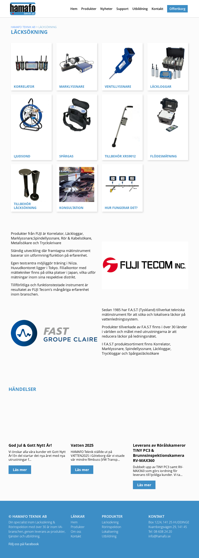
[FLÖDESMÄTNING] (167, 114)
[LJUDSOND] (31, 114)
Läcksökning (110, 522)
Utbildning (140, 9)
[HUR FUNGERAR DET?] (122, 184)
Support (122, 9)
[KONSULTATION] (76, 184)
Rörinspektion (111, 527)
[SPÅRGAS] (76, 114)
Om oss (76, 531)
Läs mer (20, 469)
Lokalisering (110, 531)
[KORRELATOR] (31, 63)
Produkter (88, 9)
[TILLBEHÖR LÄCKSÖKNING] (31, 184)
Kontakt (157, 9)
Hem (73, 9)
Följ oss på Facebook (24, 544)
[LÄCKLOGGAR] (167, 63)
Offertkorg (177, 9)
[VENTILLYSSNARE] (122, 63)
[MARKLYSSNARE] (76, 63)
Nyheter (106, 9)
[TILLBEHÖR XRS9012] (122, 123)
